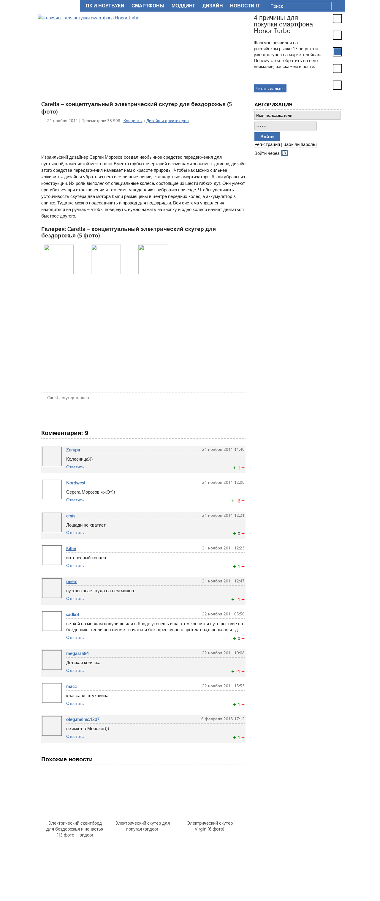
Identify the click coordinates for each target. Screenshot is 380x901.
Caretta (54, 397)
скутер (68, 397)
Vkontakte (285, 152)
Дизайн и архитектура (167, 120)
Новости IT (245, 5)
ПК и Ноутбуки (105, 5)
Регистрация (267, 144)
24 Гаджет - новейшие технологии (57, 6)
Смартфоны (148, 5)
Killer (71, 548)
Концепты (133, 120)
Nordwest (75, 483)
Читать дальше (270, 88)
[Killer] (51, 549)
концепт (83, 397)
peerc (71, 581)
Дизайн (212, 5)
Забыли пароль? (300, 144)
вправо (229, 259)
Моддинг (183, 5)
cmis (70, 516)
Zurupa (73, 450)
